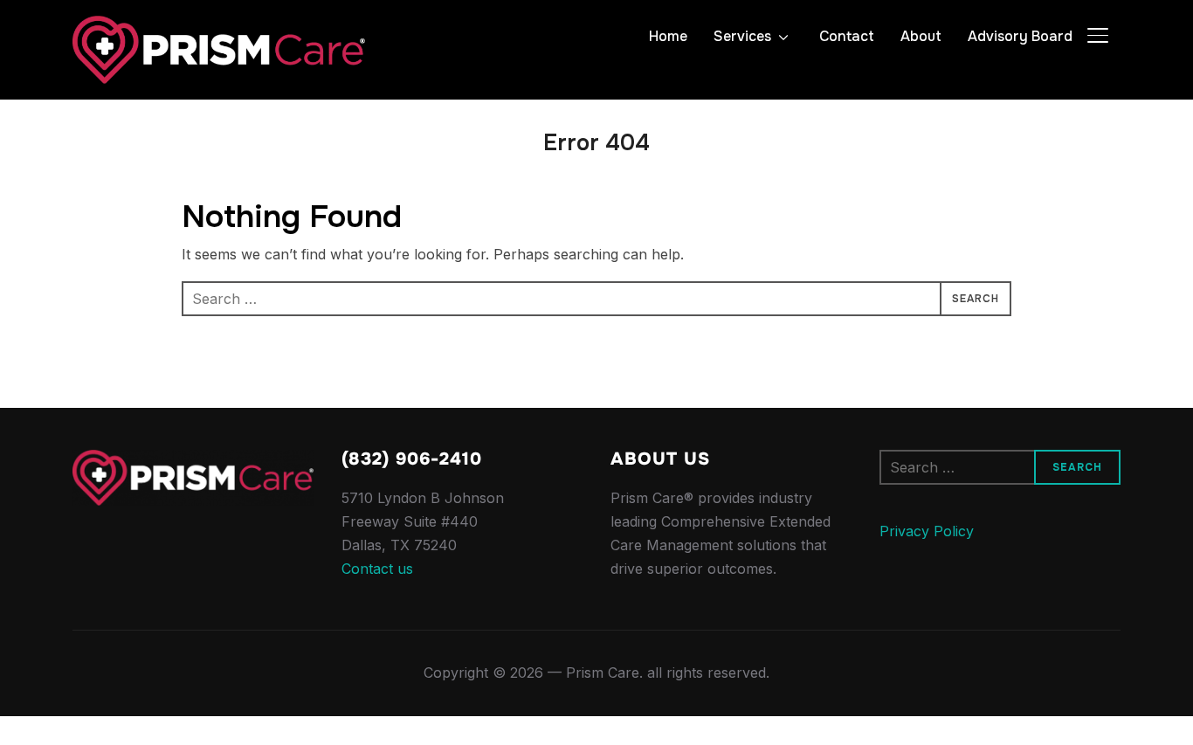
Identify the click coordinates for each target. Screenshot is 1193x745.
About (920, 36)
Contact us (377, 568)
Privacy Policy (926, 531)
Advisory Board (1020, 36)
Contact (846, 36)
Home (668, 36)
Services (742, 36)
